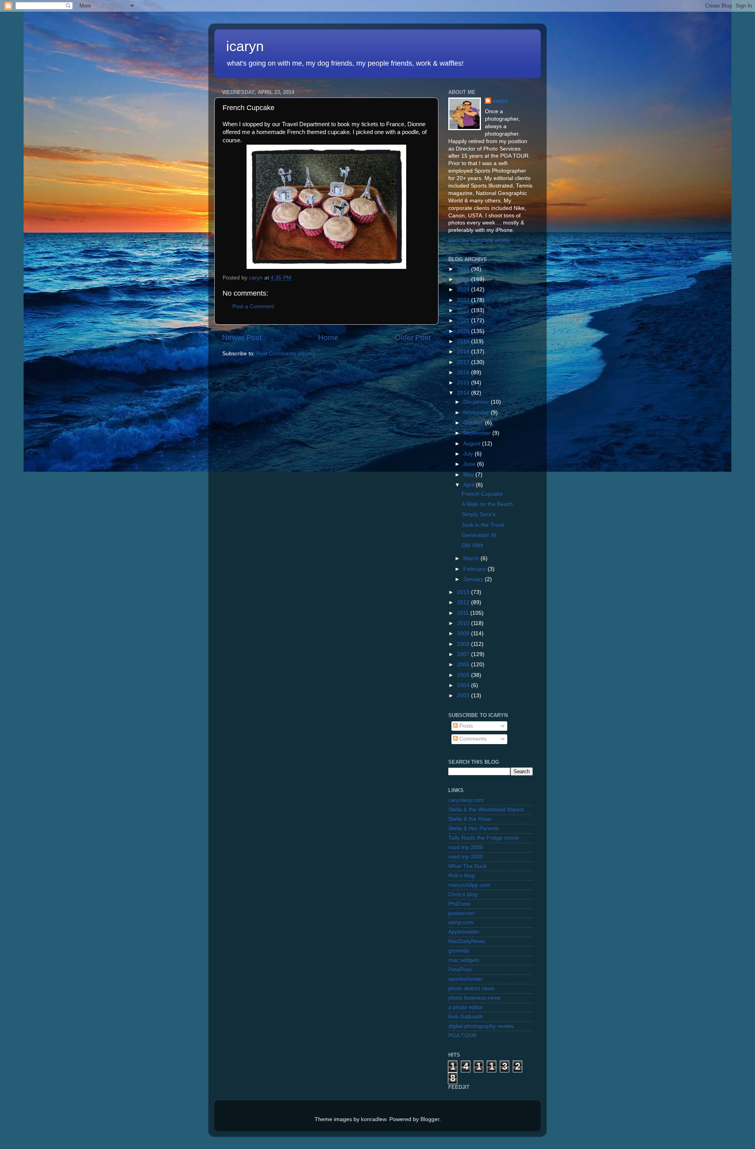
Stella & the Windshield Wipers (486, 810)
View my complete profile (479, 240)
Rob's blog (461, 876)
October (474, 423)
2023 (464, 300)
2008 (464, 644)
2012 (464, 602)
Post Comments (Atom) (285, 354)
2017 (464, 362)
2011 (463, 613)
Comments (472, 739)
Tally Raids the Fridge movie (483, 838)
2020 (464, 331)
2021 (464, 321)
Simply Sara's (478, 514)
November (477, 412)
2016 (464, 372)
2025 (464, 279)
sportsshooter (465, 979)
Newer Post (241, 337)
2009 (464, 633)
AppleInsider (463, 932)
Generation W (479, 535)
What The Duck (467, 866)
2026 (464, 269)
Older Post (413, 337)
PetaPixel (459, 970)
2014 (464, 393)
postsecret (461, 913)
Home (328, 337)
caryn (500, 101)
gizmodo (459, 951)
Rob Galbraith (465, 1017)
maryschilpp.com (469, 885)
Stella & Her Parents (473, 828)
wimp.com (460, 922)
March (472, 558)
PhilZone (459, 904)
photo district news (471, 988)
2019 (464, 341)
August (472, 444)
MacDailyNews (466, 941)
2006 (464, 664)
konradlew (373, 1119)
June (470, 464)
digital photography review (481, 1026)
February (475, 569)
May (469, 475)
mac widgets (463, 960)
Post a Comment (253, 306)
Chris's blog (462, 894)
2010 (464, 623)
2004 (464, 685)
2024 (464, 289)
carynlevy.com (466, 800)
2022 (464, 310)
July (469, 454)
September (477, 433)
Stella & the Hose (469, 819)
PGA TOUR (462, 1036)
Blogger (429, 1119)
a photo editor (465, 1007)
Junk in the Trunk (483, 525)
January (474, 579)
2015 (464, 383)
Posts (465, 726)
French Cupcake (482, 494)
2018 (464, 352)
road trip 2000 (465, 857)
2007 (464, 654)
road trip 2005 (465, 847)
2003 (464, 696)
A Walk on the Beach (487, 504)
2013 (464, 592)
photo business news (474, 998)
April (469, 485)
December (477, 402)
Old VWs (472, 545)
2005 (464, 675)
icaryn (245, 46)
